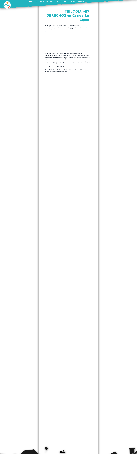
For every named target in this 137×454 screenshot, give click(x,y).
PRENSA (66, 1)
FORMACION (49, 1)
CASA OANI (58, 1)
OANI (36, 1)
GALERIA (73, 1)
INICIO (30, 1)
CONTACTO (81, 1)
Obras (42, 1)
